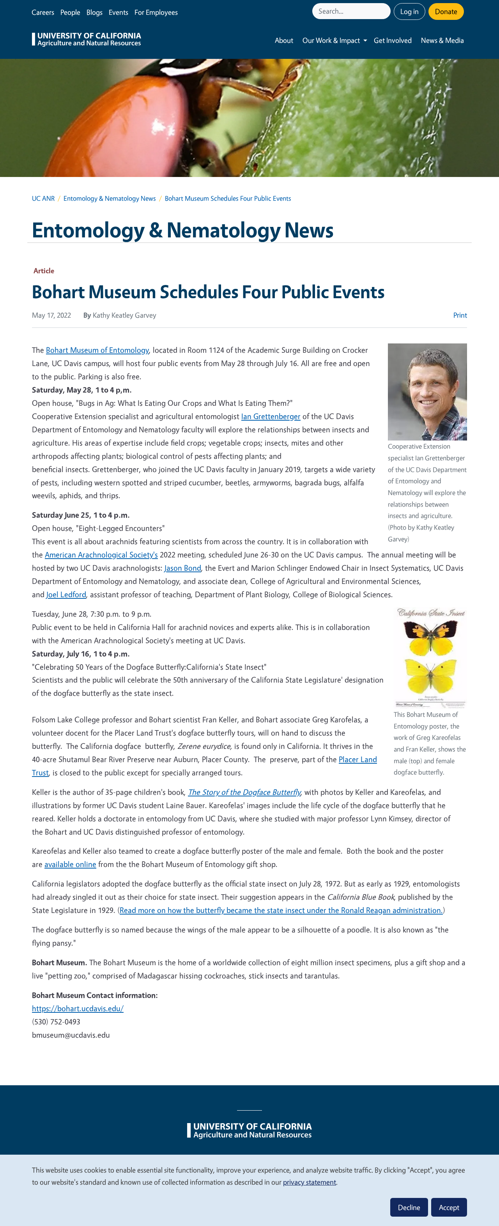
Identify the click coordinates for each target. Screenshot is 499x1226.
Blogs (95, 12)
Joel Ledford (66, 594)
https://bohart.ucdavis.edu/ (78, 1008)
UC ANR (43, 198)
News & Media (442, 40)
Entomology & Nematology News (110, 198)
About (284, 40)
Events (118, 12)
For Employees (156, 12)
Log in (409, 11)
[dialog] (249, 1190)
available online (70, 864)
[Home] (86, 40)
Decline (409, 1207)
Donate (446, 11)
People (70, 12)
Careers (43, 12)
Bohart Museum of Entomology (97, 350)
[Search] (385, 11)
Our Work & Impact (331, 40)
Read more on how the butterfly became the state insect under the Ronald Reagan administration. (281, 910)
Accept (449, 1207)
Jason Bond (183, 568)
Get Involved (393, 40)
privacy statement (309, 1182)
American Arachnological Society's (101, 554)
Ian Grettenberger (271, 416)
